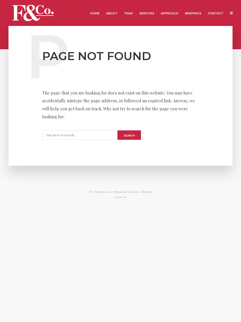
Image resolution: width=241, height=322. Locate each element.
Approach (169, 13)
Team (128, 13)
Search (129, 135)
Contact (215, 13)
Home (95, 13)
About (111, 13)
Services (146, 13)
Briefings (193, 13)
